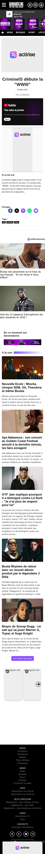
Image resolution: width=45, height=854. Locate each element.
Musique (20, 32)
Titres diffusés (22, 760)
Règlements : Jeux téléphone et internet (22, 808)
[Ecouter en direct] (30, 5)
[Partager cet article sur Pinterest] (22, 212)
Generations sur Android (22, 794)
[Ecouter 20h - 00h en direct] (22, 342)
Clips (22, 819)
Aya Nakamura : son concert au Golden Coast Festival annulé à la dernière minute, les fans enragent (22, 443)
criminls (10, 222)
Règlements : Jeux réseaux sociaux (22, 802)
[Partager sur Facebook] (10, 212)
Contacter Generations (22, 827)
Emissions (22, 751)
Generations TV (22, 816)
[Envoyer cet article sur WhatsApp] (29, 212)
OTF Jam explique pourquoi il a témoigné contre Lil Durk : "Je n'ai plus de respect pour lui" (22, 500)
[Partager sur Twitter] (16, 212)
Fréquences (22, 763)
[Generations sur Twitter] (18, 834)
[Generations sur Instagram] (32, 834)
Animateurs (22, 754)
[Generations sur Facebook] (12, 834)
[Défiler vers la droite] (38, 684)
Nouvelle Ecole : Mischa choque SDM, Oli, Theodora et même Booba (22, 387)
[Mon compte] (41, 5)
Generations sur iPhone (23, 791)
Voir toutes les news (22, 658)
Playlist (22, 757)
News (10, 32)
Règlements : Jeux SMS (23, 805)
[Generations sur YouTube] (25, 834)
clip (3, 222)
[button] (13, 684)
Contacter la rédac (22, 783)
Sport (31, 32)
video (16, 222)
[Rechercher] (35, 5)
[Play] (3, 22)
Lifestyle (22, 780)
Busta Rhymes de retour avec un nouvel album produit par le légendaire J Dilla (21, 572)
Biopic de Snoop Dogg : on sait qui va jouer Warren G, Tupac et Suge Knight (21, 630)
